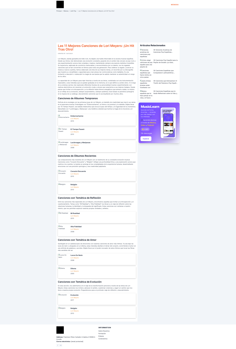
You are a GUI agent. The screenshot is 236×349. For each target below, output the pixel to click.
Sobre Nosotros (104, 331)
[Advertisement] (118, 27)
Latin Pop (73, 11)
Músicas (174, 5)
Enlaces (101, 336)
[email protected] (77, 341)
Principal (59, 11)
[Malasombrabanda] (57, 345)
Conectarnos (102, 339)
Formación (102, 333)
